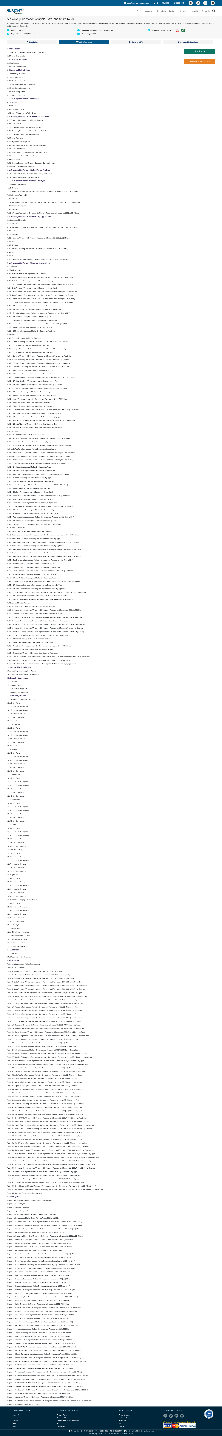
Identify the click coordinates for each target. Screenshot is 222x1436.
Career (15, 1421)
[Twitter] (198, 3)
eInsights (195, 11)
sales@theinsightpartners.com (137, 3)
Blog (120, 1423)
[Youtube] (182, 1417)
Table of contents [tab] (85, 42)
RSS (14, 1423)
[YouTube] (213, 3)
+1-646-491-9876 (163, 3)
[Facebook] (191, 3)
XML (14, 1426)
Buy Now (198, 51)
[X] (171, 1417)
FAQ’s (59, 1423)
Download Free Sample (199, 61)
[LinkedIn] (205, 3)
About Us (16, 1415)
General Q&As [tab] (137, 42)
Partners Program (125, 1418)
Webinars (122, 1421)
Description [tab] (33, 42)
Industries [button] (148, 11)
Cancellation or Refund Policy (68, 1421)
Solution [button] (172, 11)
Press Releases (124, 1415)
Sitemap (122, 1426)
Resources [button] (183, 11)
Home (139, 11)
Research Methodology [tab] (188, 42)
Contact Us (206, 11)
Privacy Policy (62, 1415)
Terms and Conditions (65, 1418)
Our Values (61, 1426)
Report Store (161, 11)
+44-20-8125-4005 (177, 3)
